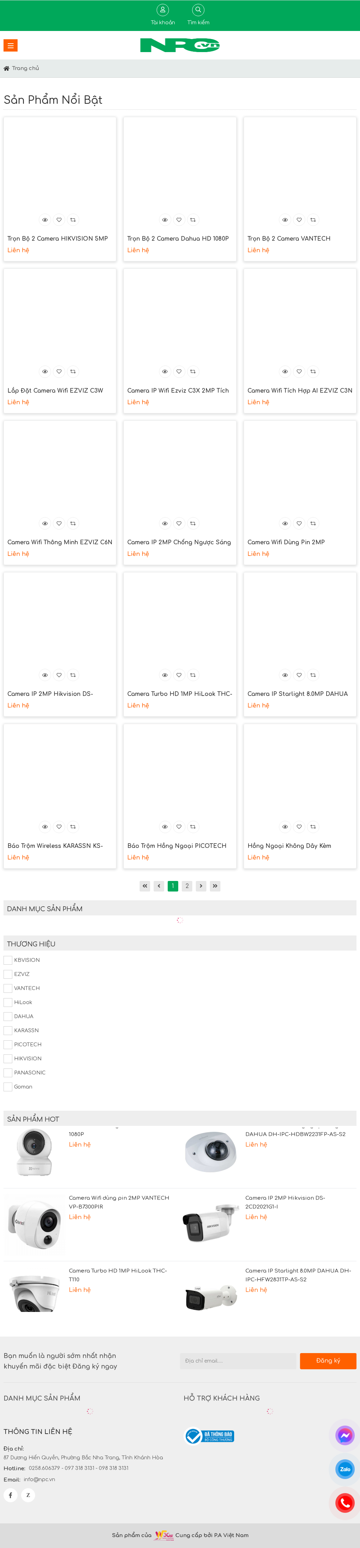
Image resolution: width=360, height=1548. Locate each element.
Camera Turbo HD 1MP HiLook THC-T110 (179, 695)
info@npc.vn (39, 1479)
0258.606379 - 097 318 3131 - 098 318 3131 (78, 1468)
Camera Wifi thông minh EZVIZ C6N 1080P (59, 543)
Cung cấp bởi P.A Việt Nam (212, 1536)
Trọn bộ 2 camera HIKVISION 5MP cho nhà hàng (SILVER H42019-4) (57, 239)
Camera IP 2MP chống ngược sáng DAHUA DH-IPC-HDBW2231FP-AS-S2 (179, 543)
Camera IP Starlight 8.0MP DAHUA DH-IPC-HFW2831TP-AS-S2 (298, 695)
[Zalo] (28, 1495)
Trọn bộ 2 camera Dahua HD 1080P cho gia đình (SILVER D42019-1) (178, 239)
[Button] (6, 68)
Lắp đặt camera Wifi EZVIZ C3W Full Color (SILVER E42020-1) (55, 391)
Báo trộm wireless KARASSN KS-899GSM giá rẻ (55, 847)
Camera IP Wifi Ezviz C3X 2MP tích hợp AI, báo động (178, 391)
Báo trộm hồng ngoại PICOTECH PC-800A (176, 847)
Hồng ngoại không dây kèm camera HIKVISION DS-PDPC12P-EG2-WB (296, 847)
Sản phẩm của (132, 1536)
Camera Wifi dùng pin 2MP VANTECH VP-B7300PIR (286, 543)
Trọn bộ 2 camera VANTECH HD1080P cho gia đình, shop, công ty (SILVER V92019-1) (299, 239)
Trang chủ (25, 68)
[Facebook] (10, 1495)
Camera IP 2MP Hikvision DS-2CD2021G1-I (50, 695)
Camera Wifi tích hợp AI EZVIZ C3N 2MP (300, 391)
